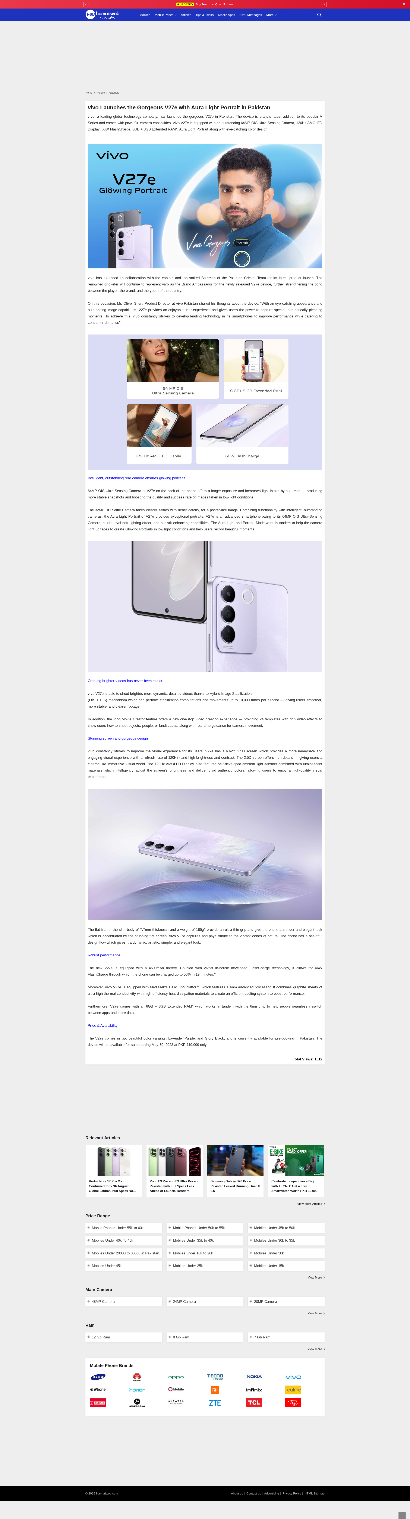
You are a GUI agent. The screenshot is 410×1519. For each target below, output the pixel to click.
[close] (404, 4)
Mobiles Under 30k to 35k (274, 1240)
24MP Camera (184, 1302)
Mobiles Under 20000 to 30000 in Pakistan (125, 1253)
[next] (324, 4)
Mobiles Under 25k (188, 1266)
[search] (319, 15)
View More (315, 1277)
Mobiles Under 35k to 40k (193, 1240)
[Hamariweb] (102, 15)
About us (237, 1493)
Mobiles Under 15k (269, 1266)
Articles (186, 15)
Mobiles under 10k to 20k (193, 1253)
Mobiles (144, 15)
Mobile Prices (164, 15)
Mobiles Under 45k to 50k (274, 1228)
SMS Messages (250, 15)
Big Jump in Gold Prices (207, 4)
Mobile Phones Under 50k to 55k (199, 1228)
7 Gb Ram (262, 1337)
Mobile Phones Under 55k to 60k (118, 1228)
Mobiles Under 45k (107, 1266)
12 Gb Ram (101, 1337)
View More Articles (309, 1203)
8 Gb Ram (181, 1337)
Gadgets (114, 92)
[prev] (85, 4)
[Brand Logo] (107, 1379)
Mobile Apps (226, 15)
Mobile (101, 92)
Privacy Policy (292, 1493)
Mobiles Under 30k (269, 1253)
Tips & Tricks (205, 15)
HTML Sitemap (315, 1493)
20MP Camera (265, 1302)
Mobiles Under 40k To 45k (112, 1240)
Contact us (253, 1493)
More (270, 15)
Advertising (271, 1493)
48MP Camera (103, 1302)
